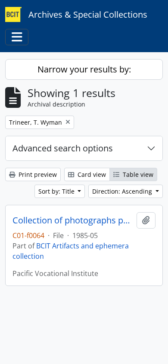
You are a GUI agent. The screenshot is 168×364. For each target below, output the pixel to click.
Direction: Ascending (123, 191)
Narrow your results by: (84, 69)
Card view (91, 174)
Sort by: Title (57, 191)
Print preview (37, 174)
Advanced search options (62, 148)
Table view (137, 174)
